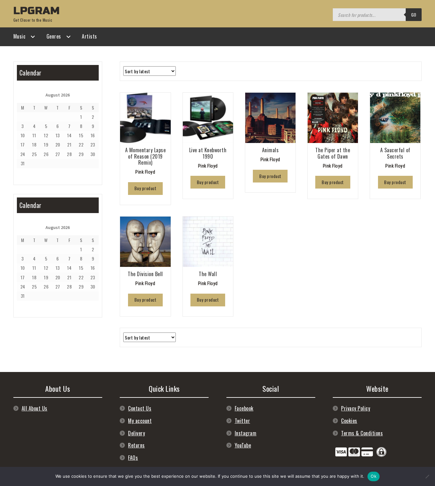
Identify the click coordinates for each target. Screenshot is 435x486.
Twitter (242, 421)
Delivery (136, 433)
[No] (427, 476)
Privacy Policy (355, 408)
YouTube (243, 445)
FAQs (133, 457)
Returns (136, 445)
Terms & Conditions (362, 433)
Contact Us (139, 408)
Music (19, 36)
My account (140, 421)
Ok (373, 476)
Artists (89, 36)
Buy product (145, 188)
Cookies (349, 421)
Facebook (244, 408)
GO (414, 14)
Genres (53, 36)
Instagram (246, 433)
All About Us (34, 408)
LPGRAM (36, 10)
